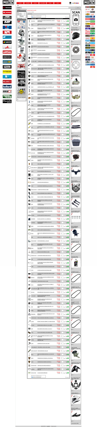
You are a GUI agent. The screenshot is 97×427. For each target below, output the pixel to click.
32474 (32, 171)
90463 (32, 251)
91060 (32, 105)
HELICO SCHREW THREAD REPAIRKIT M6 (45, 196)
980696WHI (33, 314)
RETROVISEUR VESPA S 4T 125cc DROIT (44, 325)
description (39, 18)
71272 (32, 262)
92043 (32, 24)
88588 (32, 310)
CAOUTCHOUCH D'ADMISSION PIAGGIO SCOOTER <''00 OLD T (44, 83)
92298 (32, 101)
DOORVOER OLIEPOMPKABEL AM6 (43, 156)
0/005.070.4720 (33, 317)
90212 (32, 299)
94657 (32, 185)
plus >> (72, 41)
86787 (32, 303)
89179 (32, 79)
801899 (32, 339)
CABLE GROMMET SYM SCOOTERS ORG (44, 72)
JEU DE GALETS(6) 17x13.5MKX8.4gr (44, 218)
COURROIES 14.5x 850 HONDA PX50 (44, 123)
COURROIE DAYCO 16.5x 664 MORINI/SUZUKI (45, 116)
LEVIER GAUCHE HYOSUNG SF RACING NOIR (45, 266)
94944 (32, 134)
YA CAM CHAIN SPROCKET (42, 372)
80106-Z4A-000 (34, 189)
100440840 (33, 218)
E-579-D (32, 325)
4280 (32, 328)
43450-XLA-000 (34, 68)
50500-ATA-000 (34, 281)
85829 (32, 361)
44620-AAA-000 (34, 350)
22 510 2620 (33, 295)
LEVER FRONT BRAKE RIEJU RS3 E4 (44, 255)
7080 (32, 237)
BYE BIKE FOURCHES (41, 50)
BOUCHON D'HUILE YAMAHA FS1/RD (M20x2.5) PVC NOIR (44, 39)
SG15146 (32, 292)
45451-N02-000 (34, 72)
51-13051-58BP (33, 61)
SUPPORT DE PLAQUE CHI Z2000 (43, 343)
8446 (32, 204)
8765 (32, 145)
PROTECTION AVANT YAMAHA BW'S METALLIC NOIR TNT (44, 310)
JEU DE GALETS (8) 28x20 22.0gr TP (43, 215)
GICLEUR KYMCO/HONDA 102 (42, 182)
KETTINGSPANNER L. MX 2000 (43, 240)
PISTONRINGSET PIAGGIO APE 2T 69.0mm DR (45, 292)
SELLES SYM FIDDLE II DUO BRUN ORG (44, 332)
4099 (32, 123)
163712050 (33, 149)
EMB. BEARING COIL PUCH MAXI (43, 163)
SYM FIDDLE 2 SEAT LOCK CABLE (43, 347)
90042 (32, 116)
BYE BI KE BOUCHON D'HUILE (43, 46)
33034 (32, 343)
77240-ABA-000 (34, 347)
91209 (32, 193)
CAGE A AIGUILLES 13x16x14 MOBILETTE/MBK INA (42, 76)
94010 (32, 233)
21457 (32, 332)
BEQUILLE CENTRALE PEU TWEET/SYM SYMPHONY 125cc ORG (44, 28)
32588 (32, 160)
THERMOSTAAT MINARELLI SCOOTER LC (45, 358)
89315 (32, 354)
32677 (32, 178)
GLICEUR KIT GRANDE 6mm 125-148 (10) (45, 185)
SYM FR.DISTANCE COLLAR (42, 350)
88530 (32, 39)
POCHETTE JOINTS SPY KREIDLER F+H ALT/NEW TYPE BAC (44, 299)
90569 (32, 94)
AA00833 (32, 369)
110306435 (33, 222)
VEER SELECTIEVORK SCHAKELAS (43, 365)
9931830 (32, 215)
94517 (32, 244)
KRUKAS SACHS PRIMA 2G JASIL (43, 251)
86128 (32, 83)
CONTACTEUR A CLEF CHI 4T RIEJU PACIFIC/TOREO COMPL (43, 105)
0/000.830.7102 (33, 255)
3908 (32, 200)
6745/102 (32, 182)
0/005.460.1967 (33, 365)
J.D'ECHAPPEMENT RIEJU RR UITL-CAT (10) (45, 207)
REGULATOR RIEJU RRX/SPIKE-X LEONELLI (45, 317)
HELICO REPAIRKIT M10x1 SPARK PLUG (44, 193)
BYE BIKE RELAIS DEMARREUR (43, 57)
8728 (32, 259)
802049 (32, 211)
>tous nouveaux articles (75, 423)
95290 (32, 174)
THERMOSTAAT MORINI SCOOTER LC (44, 361)
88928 (32, 248)
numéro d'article (33, 18)
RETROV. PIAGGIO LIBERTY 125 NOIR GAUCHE (46, 321)
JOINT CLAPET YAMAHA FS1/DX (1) (44, 229)
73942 (32, 266)
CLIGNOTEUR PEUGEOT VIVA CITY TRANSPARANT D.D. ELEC (43, 94)
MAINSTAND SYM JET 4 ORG (42, 281)
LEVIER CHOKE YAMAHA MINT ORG (44, 259)
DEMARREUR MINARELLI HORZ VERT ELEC (45, 145)
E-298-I (32, 321)
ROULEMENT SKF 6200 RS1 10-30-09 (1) (44, 328)
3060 (32, 306)
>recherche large (19, 18)
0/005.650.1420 (33, 156)
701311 (32, 90)
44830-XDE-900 (34, 167)
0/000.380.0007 (33, 240)
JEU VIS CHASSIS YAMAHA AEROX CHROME (45, 226)
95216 (32, 284)
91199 (32, 196)
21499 (32, 28)
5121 (32, 127)
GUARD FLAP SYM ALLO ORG (42, 189)
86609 (32, 226)
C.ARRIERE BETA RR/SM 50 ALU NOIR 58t (44, 61)
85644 (32, 358)
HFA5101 (32, 277)
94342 (32, 229)
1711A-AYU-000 (34, 288)
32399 (32, 35)
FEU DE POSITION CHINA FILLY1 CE (44, 171)
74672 (32, 270)
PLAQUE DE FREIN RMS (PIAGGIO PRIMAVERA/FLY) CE (43, 296)
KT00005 (32, 138)
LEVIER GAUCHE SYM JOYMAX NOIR (44, 270)
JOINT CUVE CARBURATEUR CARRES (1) (44, 237)
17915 (32, 207)
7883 (32, 163)
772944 (32, 112)
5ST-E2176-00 (33, 372)
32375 (32, 273)
